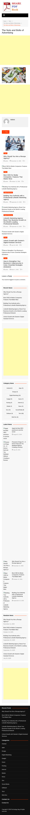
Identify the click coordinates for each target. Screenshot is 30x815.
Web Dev (15, 417)
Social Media (20, 409)
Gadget (9, 399)
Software (9, 413)
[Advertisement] (15, 50)
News (20, 406)
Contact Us (5, 802)
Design (15, 391)
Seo (8, 409)
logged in (11, 279)
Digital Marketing (8, 192)
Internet (21, 402)
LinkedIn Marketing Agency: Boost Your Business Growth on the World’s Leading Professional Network (15, 311)
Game (20, 399)
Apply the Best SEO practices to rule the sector (17, 430)
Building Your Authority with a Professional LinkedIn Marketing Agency (15, 197)
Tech (5, 153)
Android (9, 388)
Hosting (9, 402)
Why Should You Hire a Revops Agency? (12, 293)
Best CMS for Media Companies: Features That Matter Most (13, 177)
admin (6, 161)
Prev (6, 132)
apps (21, 388)
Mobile (9, 406)
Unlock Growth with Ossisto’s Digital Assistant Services (13, 317)
